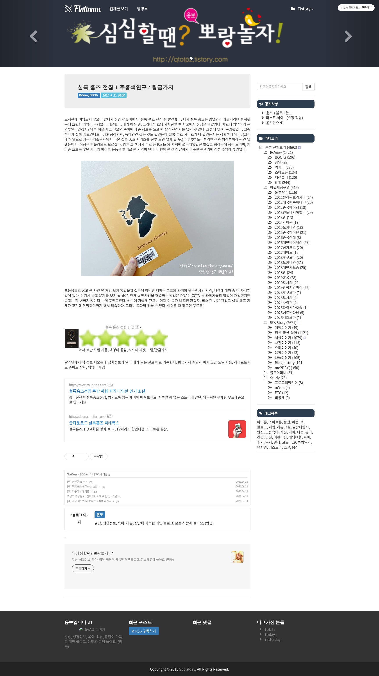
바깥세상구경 (284, 187)
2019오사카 (287, 282)
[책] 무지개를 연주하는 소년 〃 (84, 487)
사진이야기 (287, 342)
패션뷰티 (285, 177)
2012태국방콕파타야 (293, 202)
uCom (282, 387)
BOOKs (84, 474)
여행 (295, 422)
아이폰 (262, 422)
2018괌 (283, 272)
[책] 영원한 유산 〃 (77, 482)
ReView (72, 474)
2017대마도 (287, 252)
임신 (268, 437)
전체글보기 (118, 9)
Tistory (304, 9)
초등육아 (272, 432)
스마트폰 (285, 172)
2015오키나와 (288, 227)
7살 (288, 427)
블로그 (262, 427)
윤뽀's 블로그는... (279, 112)
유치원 (262, 447)
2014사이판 (287, 222)
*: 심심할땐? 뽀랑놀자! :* (92, 553)
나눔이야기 (287, 357)
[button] (28, 33)
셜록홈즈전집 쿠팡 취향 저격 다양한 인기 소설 (107, 391)
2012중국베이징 (290, 207)
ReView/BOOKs (88, 95)
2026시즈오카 (287, 317)
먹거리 (284, 167)
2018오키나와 (288, 262)
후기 (260, 442)
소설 (287, 447)
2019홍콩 (285, 277)
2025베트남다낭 (289, 312)
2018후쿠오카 (288, 257)
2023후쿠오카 (287, 292)
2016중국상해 (287, 237)
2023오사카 (286, 297)
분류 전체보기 (281, 147)
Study (278, 377)
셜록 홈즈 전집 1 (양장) (122, 327)
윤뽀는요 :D (274, 122)
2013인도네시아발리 (293, 212)
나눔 (300, 432)
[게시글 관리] (83, 456)
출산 (287, 422)
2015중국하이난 (290, 232)
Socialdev (187, 669)
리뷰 (280, 427)
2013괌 (283, 217)
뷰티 (308, 432)
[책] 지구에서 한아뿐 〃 (80, 491)
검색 (308, 86)
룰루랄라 (285, 192)
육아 (307, 437)
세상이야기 (288, 337)
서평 (272, 427)
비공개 (282, 397)
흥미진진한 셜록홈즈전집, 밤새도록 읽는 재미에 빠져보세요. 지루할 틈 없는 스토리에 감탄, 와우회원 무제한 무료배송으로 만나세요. (156, 399)
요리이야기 (286, 347)
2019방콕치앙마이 (291, 287)
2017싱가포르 (288, 247)
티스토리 (275, 447)
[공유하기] (78, 456)
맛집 (260, 432)
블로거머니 (281, 372)
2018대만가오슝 (290, 267)
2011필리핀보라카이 (293, 197)
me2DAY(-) (286, 367)
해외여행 (295, 437)
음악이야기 (286, 352)
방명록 (142, 9)
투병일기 (304, 442)
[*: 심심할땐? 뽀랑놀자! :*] (83, 9)
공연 (281, 162)
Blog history (289, 362)
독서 (268, 442)
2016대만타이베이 (291, 242)
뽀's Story (282, 322)
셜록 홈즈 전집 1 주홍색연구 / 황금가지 (126, 87)
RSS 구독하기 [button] (145, 630)
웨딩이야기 (286, 327)
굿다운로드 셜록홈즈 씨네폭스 (94, 423)
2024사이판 (286, 302)
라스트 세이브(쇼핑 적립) (284, 117)
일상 (277, 442)
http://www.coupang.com (87, 385)
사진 (283, 432)
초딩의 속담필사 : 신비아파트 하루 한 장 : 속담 (92, 496)
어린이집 (280, 437)
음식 (295, 447)
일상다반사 (300, 427)
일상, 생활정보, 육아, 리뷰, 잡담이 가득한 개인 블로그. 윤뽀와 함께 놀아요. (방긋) (123, 559)
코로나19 (289, 442)
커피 (292, 432)
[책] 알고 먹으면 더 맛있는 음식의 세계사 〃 (91, 501)
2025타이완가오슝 (290, 307)
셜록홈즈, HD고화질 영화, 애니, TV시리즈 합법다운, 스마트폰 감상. (118, 428)
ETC (282, 182)
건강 (260, 437)
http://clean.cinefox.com (87, 416)
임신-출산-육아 (291, 332)
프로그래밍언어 (288, 382)
